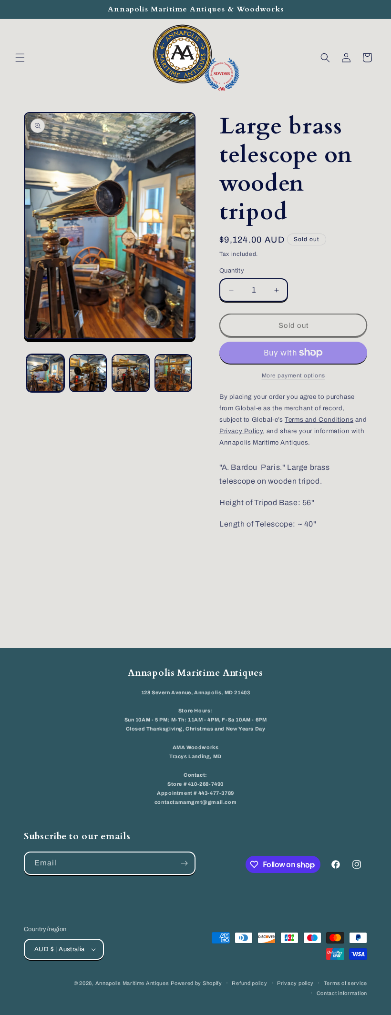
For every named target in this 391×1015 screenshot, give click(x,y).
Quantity (231, 270)
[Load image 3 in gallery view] (131, 373)
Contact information (342, 993)
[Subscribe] (184, 863)
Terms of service (345, 983)
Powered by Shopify (196, 983)
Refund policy (249, 983)
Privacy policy (295, 983)
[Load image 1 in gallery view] (45, 373)
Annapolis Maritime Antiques (132, 983)
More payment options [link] (293, 375)
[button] (20, 57)
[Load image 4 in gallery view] (173, 373)
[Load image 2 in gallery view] (88, 373)
